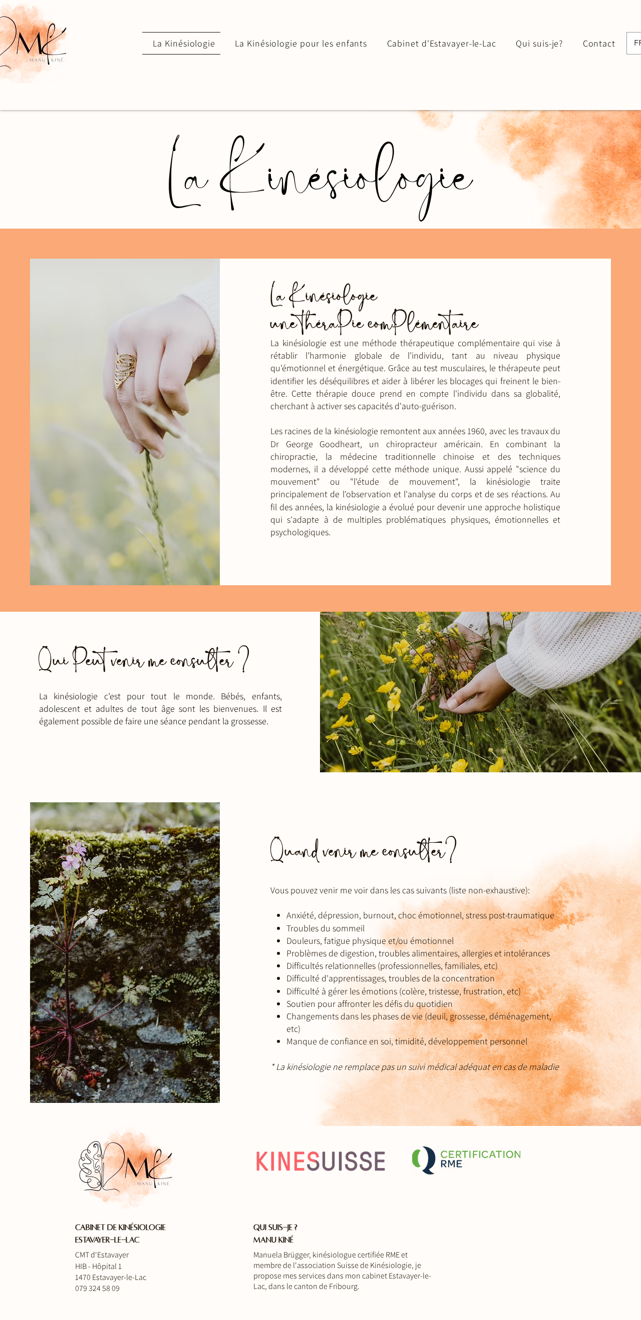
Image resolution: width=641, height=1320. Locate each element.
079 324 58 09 (97, 1288)
